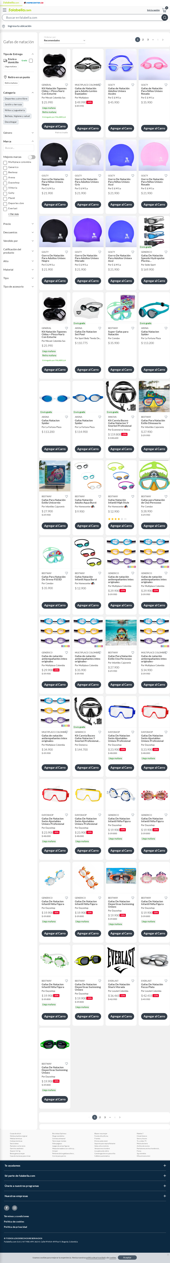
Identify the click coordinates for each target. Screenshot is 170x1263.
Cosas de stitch (15, 1133)
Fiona (139, 1151)
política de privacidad (95, 1257)
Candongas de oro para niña (104, 1153)
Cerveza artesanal (58, 1138)
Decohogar (11, 122)
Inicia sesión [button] (153, 10)
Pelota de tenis (142, 1143)
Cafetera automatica (102, 1156)
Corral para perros (59, 1156)
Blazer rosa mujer (100, 1133)
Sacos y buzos (142, 1138)
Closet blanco (142, 1136)
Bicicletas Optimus (59, 1133)
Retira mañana (11, 83)
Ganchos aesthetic (17, 1148)
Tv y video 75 (141, 1141)
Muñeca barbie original (18, 1136)
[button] (85, 18)
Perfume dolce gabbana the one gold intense (64, 1153)
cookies (112, 1257)
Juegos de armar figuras (60, 1146)
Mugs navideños (58, 1136)
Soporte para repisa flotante (104, 1143)
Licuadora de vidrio (101, 1151)
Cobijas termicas (16, 1141)
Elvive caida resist (101, 1141)
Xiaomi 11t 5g (15, 1151)
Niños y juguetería (15, 110)
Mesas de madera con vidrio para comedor (64, 1148)
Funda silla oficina (101, 1136)
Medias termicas (16, 1138)
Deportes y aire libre (16, 98)
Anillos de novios (143, 1146)
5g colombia (141, 1153)
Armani (55, 1151)
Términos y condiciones (16, 1216)
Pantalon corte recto (17, 1146)
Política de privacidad (15, 1226)
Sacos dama (14, 1143)
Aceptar (127, 1257)
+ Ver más (13, 214)
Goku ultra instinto (101, 1146)
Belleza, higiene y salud (17, 116)
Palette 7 (140, 1133)
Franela (97, 1138)
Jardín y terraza (13, 104)
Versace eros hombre (102, 1148)
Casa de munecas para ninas (20, 1156)
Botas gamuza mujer (17, 1153)
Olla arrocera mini (143, 1156)
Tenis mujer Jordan (59, 1141)
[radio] (109, 519)
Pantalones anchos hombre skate (148, 1148)
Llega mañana (11, 66)
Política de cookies (14, 1221)
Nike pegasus (57, 1143)
